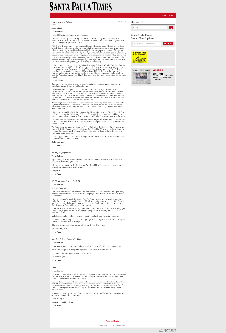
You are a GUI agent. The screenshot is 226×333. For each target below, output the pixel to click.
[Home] (80, 7)
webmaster (167, 330)
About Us (109, 321)
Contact (117, 321)
